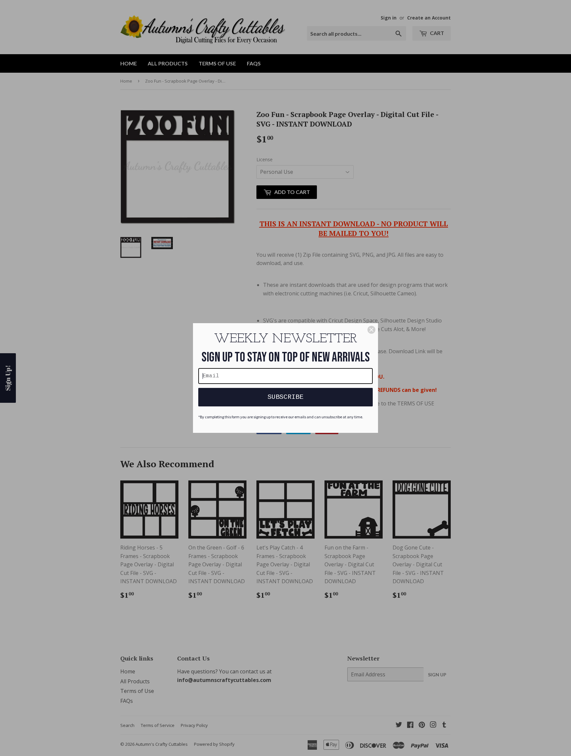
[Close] (371, 330)
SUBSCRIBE (285, 397)
